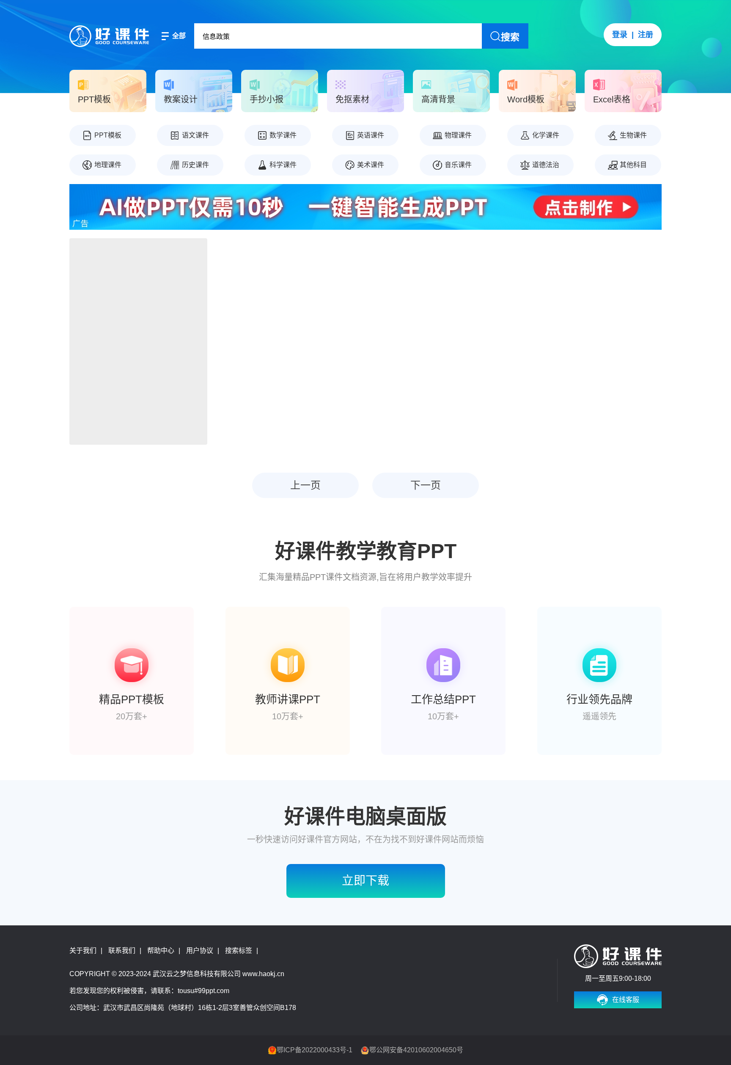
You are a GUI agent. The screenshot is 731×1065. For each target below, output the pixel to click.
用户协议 (199, 950)
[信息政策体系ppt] (138, 341)
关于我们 (82, 950)
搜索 (510, 37)
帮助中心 (160, 950)
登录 (619, 34)
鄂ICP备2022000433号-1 (314, 1050)
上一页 (305, 485)
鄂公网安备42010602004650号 (416, 1050)
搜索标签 (238, 950)
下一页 (425, 485)
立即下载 (365, 880)
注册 (645, 34)
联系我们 (121, 950)
